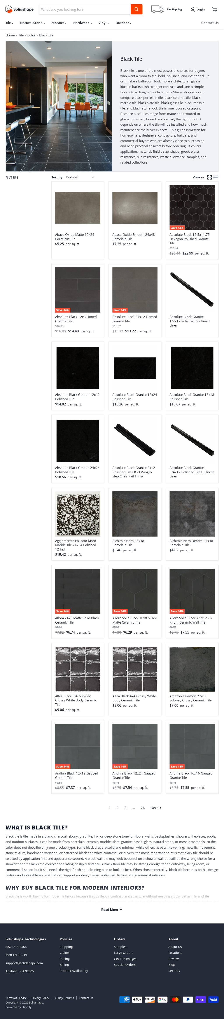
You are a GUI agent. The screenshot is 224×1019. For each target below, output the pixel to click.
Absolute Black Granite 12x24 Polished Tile (134, 396)
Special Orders (125, 965)
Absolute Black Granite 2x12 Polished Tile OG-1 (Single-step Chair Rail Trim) (133, 471)
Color (31, 35)
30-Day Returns (64, 998)
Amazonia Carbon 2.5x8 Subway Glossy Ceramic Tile (191, 698)
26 (143, 807)
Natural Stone (31, 23)
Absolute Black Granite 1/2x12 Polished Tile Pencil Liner (190, 321)
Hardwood (81, 23)
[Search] (136, 9)
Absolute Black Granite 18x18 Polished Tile (192, 396)
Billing (64, 965)
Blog (171, 965)
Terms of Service (16, 998)
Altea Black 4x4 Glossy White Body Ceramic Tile (134, 698)
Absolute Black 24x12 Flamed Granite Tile (134, 319)
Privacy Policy (40, 998)
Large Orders (123, 953)
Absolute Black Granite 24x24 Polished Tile (77, 469)
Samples (120, 947)
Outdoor (123, 23)
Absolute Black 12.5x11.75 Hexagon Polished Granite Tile (190, 238)
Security (174, 971)
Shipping (66, 947)
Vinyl (103, 23)
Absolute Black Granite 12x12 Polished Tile (77, 396)
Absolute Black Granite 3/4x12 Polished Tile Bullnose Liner (192, 471)
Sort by (56, 177)
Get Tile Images (125, 959)
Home (10, 35)
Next (155, 807)
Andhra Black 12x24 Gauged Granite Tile (133, 775)
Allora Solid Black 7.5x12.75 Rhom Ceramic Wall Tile (191, 620)
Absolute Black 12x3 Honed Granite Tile (76, 319)
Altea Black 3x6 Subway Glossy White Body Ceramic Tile (76, 700)
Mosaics (58, 23)
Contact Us (210, 23)
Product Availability (74, 971)
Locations (175, 953)
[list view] (216, 177)
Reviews (174, 959)
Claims (65, 953)
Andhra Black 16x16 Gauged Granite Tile (191, 775)
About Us (175, 947)
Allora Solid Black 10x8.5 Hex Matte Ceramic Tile (134, 620)
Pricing (65, 959)
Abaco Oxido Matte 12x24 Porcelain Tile (74, 236)
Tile (8, 23)
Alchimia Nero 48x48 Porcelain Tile (128, 543)
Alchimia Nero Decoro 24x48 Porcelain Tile (191, 543)
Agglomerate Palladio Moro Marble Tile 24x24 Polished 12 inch (75, 545)
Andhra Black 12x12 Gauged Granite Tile (76, 775)
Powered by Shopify (18, 1007)
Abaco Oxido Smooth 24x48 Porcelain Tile (133, 236)
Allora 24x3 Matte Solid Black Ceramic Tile (77, 620)
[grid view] (209, 177)
